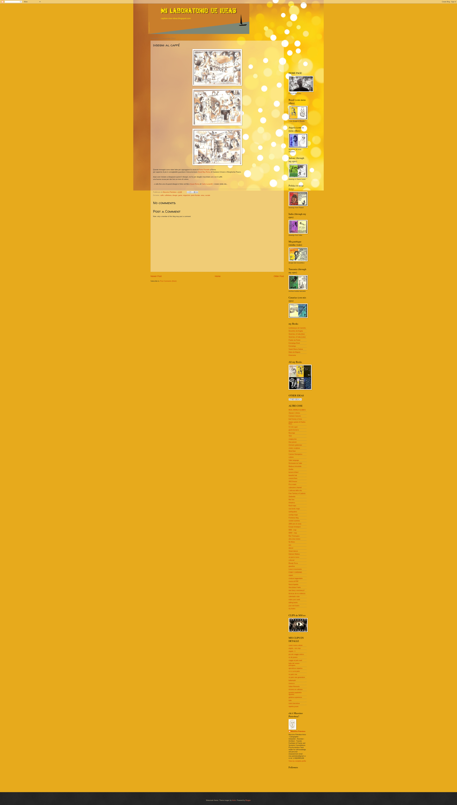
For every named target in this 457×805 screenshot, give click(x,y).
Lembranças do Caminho (297, 328)
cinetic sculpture (294, 448)
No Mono (292, 542)
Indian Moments (294, 686)
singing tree (293, 439)
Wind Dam (292, 451)
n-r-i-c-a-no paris (294, 671)
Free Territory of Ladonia (297, 493)
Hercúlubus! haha (295, 587)
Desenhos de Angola (296, 331)
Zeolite (291, 469)
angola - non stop (295, 648)
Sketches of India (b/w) (297, 334)
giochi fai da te (294, 430)
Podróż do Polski (294, 340)
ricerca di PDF (293, 581)
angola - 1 (292, 651)
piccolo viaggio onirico (296, 654)
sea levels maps (294, 509)
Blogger (248, 800)
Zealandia (292, 496)
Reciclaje (292, 433)
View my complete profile (297, 761)
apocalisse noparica (295, 668)
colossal (291, 560)
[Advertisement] (303, 52)
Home (218, 276)
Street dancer (293, 551)
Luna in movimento (295, 569)
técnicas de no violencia (297, 593)
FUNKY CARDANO (295, 572)
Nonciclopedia (293, 584)
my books (292, 608)
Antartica (292, 503)
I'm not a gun (293, 427)
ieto (290, 545)
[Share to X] (192, 192)
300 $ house (293, 481)
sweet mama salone (295, 645)
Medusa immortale (295, 466)
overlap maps (293, 515)
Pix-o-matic (292, 484)
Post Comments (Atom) (168, 281)
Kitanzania (292, 355)
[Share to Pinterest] (197, 192)
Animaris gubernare (295, 445)
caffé (162, 195)
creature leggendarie (296, 578)
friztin (234, 800)
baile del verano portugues (294, 664)
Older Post (279, 276)
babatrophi (292, 680)
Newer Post (156, 276)
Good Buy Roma (204, 172)
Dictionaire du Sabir (295, 463)
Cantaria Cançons (295, 416)
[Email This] (188, 192)
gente (180, 195)
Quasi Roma (194, 184)
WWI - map (292, 530)
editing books (293, 602)
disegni (174, 195)
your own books (294, 606)
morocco (292, 683)
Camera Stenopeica (295, 454)
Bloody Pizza (293, 563)
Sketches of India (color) (297, 337)
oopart (291, 575)
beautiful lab (293, 475)
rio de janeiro (293, 657)
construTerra (293, 478)
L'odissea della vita (295, 490)
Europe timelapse (295, 527)
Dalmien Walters (294, 554)
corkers (291, 457)
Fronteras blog (293, 518)
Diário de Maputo (294, 352)
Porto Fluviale (204, 170)
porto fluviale (195, 195)
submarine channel (295, 487)
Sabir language (294, 460)
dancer (291, 548)
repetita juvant (293, 706)
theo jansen (293, 442)
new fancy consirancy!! (297, 590)
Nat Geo (291, 499)
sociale (207, 195)
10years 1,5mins (294, 413)
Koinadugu (292, 346)
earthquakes (293, 512)
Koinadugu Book (294, 343)
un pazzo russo (294, 557)
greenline (292, 566)
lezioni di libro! (293, 472)
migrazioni (186, 195)
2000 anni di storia (295, 524)
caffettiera (168, 195)
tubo (290, 700)
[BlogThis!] (190, 192)
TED (290, 436)
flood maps (292, 506)
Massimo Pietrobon (298, 731)
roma (202, 195)
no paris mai (293, 674)
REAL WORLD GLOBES (297, 410)
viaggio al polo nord (295, 660)
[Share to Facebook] (195, 192)
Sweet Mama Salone (296, 349)
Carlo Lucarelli (207, 184)
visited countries (294, 521)
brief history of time (295, 419)
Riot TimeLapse (294, 536)
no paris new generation (297, 677)
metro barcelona (294, 703)
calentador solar (294, 596)
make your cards (294, 599)
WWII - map (293, 533)
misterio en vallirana (295, 689)
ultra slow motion (294, 539)
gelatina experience (295, 697)
